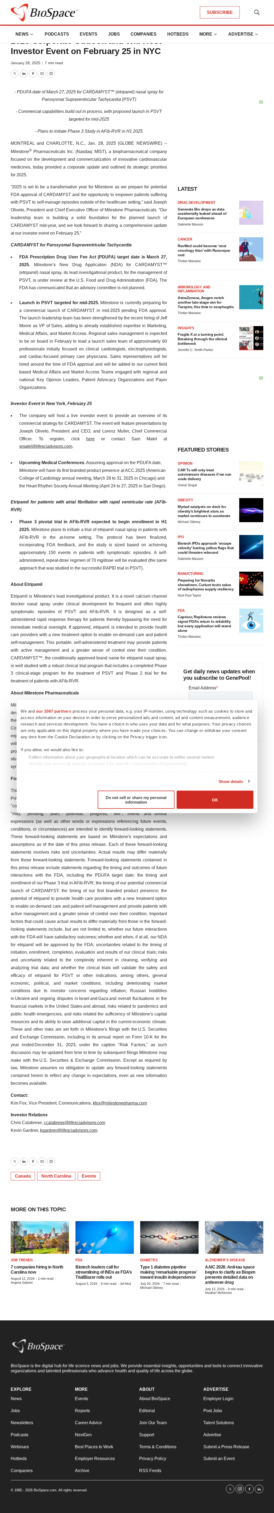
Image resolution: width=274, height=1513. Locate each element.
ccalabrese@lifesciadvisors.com (74, 1122)
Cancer (185, 239)
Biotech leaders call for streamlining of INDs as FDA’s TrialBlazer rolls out (103, 1272)
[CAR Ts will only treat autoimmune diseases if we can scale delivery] (251, 473)
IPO (181, 537)
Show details (231, 781)
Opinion (185, 463)
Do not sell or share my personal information (136, 799)
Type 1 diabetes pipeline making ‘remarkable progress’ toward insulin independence (168, 1272)
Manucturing (190, 574)
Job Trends (22, 1260)
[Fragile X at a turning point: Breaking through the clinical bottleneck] (251, 338)
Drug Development (196, 203)
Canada (23, 1176)
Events (88, 34)
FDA (181, 611)
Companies (144, 34)
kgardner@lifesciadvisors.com (68, 1130)
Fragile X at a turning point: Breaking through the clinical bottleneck (202, 339)
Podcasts (57, 34)
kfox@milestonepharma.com (120, 1103)
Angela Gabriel (22, 1283)
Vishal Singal (187, 485)
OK (215, 799)
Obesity (185, 500)
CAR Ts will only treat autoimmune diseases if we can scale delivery (204, 474)
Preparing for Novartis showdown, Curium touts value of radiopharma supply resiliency (206, 584)
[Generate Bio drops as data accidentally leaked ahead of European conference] (251, 213)
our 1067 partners (53, 711)
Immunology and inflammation (194, 289)
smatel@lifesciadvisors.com (45, 446)
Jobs (114, 34)
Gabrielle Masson (190, 224)
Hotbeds (178, 34)
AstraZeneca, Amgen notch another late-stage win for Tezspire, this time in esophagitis (206, 302)
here (90, 439)
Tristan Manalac (189, 261)
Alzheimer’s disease (225, 1260)
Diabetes (149, 1260)
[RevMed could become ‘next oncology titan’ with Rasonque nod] (251, 249)
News (22, 34)
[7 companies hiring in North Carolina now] (40, 1237)
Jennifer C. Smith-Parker (195, 350)
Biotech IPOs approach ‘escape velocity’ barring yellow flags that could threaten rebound (206, 548)
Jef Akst (125, 1284)
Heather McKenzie (218, 1293)
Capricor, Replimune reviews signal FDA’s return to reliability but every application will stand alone (204, 623)
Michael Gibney (189, 522)
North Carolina (56, 1176)
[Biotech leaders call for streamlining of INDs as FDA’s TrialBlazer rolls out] (104, 1237)
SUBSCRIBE (220, 12)
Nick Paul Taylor (189, 595)
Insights (186, 328)
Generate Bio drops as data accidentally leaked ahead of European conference (202, 213)
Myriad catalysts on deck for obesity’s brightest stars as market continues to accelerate (204, 511)
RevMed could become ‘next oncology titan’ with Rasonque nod (204, 250)
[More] (32, 34)
